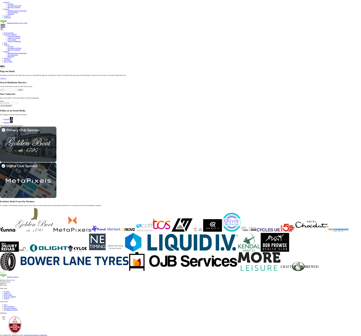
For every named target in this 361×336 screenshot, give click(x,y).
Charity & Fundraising (14, 41)
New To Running (9, 306)
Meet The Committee (14, 7)
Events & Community (10, 34)
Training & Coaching (14, 38)
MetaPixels (11, 14)
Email (1, 101)
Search (20, 90)
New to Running (9, 33)
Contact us (3, 78)
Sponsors (6, 9)
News (5, 43)
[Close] (1, 29)
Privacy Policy (8, 295)
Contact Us (7, 16)
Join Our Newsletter (6, 105)
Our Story (10, 4)
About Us (7, 2)
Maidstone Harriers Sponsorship (17, 11)
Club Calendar (12, 39)
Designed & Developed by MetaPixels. (35, 335)
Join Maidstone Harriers (11, 310)
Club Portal (7, 17)
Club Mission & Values (14, 5)
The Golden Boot (13, 12)
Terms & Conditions (10, 296)
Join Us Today (23, 23)
